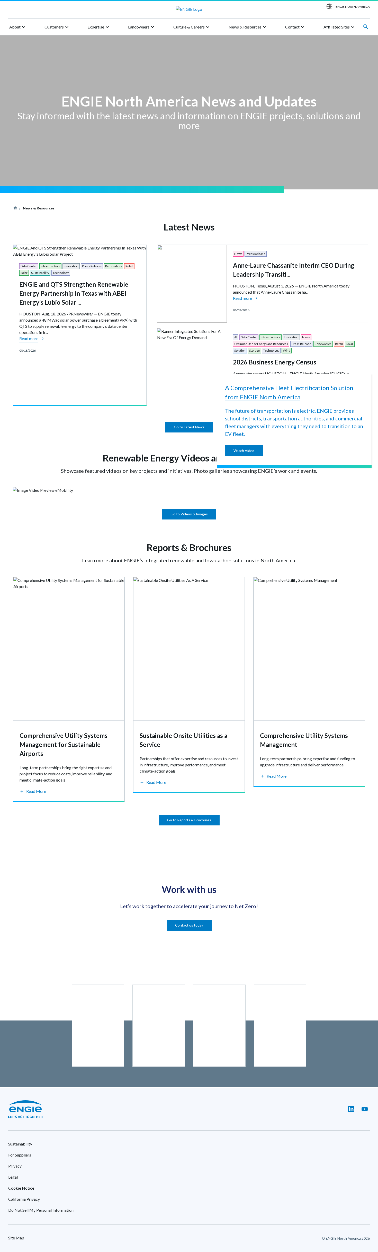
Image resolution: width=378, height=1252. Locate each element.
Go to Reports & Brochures (189, 820)
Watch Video (243, 450)
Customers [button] (57, 27)
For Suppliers (19, 1154)
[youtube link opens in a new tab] (364, 1109)
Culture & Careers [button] (192, 27)
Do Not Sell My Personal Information (41, 1210)
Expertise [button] (98, 27)
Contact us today (189, 925)
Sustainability (20, 1143)
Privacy (15, 1165)
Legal (13, 1176)
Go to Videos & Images (189, 514)
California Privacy (24, 1199)
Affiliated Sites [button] (339, 27)
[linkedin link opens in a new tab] (351, 1109)
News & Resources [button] (248, 27)
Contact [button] (295, 27)
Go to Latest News (189, 427)
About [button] (18, 27)
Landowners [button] (142, 27)
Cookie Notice (21, 1188)
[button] (33, 791)
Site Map (16, 1237)
